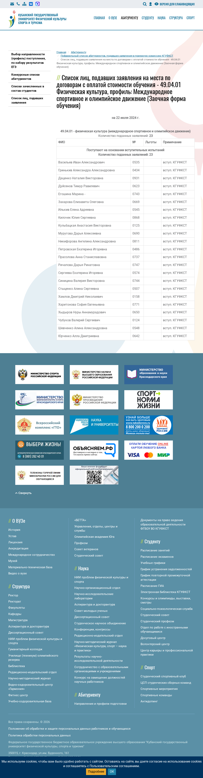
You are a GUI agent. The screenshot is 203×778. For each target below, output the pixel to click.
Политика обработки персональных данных (39, 735)
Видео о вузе (17, 573)
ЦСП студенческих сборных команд (166, 683)
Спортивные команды (156, 695)
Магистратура (18, 620)
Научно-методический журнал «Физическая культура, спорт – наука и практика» (100, 646)
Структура (176, 17)
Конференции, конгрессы (92, 629)
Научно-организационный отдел (97, 588)
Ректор (13, 595)
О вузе (113, 17)
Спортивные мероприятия (159, 689)
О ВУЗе (18, 520)
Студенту (148, 17)
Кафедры (14, 614)
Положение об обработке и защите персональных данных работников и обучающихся (69, 728)
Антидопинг (149, 701)
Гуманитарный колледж (25, 649)
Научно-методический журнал (29, 678)
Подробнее (96, 771)
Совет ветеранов (86, 549)
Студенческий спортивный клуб (163, 676)
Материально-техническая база (30, 567)
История (14, 530)
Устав (12, 536)
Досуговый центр (153, 638)
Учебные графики (153, 563)
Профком (81, 543)
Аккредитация (18, 548)
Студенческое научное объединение (100, 623)
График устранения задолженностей (166, 569)
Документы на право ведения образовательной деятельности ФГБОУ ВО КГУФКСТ (163, 524)
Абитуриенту (129, 17)
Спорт (191, 17)
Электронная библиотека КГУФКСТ (165, 592)
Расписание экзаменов (157, 557)
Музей (12, 561)
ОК (112, 771)
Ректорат (14, 601)
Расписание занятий (155, 550)
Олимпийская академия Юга (94, 537)
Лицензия (15, 542)
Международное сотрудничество (31, 555)
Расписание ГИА (152, 586)
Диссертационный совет (25, 632)
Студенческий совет (88, 555)
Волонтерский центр (155, 644)
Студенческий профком (157, 621)
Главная (99, 17)
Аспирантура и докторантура (28, 626)
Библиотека (16, 666)
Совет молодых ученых (90, 611)
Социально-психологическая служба (166, 609)
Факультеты (16, 607)
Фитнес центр (18, 695)
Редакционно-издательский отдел (32, 672)
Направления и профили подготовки (100, 704)
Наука (162, 17)
